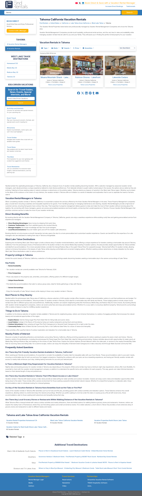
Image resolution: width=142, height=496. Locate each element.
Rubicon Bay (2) (12, 72)
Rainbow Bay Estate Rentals (107, 457)
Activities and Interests (15, 108)
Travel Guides (12, 137)
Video (64, 486)
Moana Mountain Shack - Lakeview (56, 77)
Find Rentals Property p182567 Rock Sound (81, 457)
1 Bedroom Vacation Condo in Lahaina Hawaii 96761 (89, 462)
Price (77, 48)
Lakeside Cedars (120, 77)
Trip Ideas (10, 157)
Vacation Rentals (13, 48)
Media (30, 483)
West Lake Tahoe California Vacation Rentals (66, 420)
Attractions (11, 128)
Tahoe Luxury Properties (55, 84)
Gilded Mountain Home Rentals (102, 451)
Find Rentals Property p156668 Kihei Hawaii (54, 462)
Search (20, 103)
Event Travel (11, 118)
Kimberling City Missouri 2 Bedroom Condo (79, 468)
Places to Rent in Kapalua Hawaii (119, 462)
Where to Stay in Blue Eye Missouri (51, 468)
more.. (90, 486)
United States (55, 23)
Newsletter (66, 483)
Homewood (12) (12, 63)
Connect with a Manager (17, 31)
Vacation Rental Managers (17, 44)
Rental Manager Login (36, 480)
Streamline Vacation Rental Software (101, 480)
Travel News (11, 147)
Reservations (67, 480)
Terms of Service (74, 492)
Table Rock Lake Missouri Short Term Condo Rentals (113, 468)
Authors (31, 486)
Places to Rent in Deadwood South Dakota (53, 451)
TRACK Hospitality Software (97, 483)
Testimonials (130, 6)
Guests (67, 48)
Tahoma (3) (11, 77)
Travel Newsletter (13, 167)
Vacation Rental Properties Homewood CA (21, 420)
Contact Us (86, 492)
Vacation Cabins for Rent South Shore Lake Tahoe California (28, 427)
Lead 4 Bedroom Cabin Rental (79, 451)
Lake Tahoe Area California (80, 23)
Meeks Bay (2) (12, 68)
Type (45, 48)
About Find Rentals (59, 492)
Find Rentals (44, 23)
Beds (56, 48)
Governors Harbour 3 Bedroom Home (52, 457)
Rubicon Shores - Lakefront (87, 77)
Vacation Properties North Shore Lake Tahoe (110, 420)
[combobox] (62, 13)
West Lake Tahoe (98, 23)
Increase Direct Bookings (114, 6)
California (65, 23)
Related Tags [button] (15, 436)
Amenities (88, 48)
